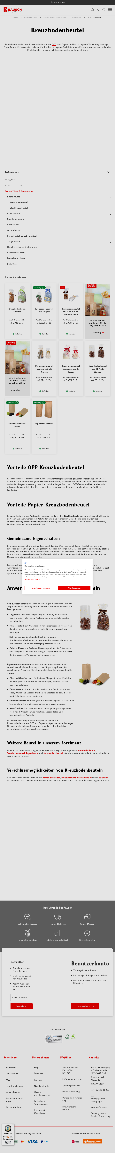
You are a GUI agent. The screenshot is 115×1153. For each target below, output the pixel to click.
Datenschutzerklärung (32, 579)
